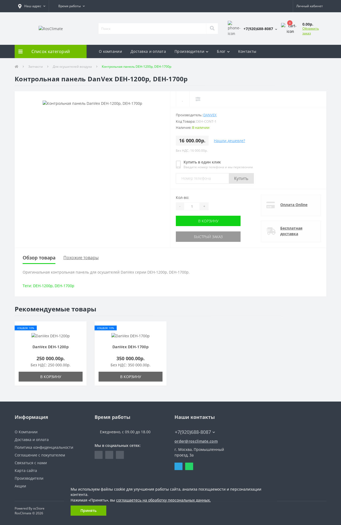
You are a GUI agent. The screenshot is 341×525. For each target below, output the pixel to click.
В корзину (192, 220)
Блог (221, 51)
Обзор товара (39, 257)
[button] (32, 6)
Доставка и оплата (148, 51)
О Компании (26, 431)
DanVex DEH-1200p (51, 346)
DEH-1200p (43, 285)
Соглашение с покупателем (40, 455)
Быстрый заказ (192, 236)
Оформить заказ (310, 30)
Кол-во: (182, 197)
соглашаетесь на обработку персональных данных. (163, 500)
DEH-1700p (64, 285)
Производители (189, 51)
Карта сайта (26, 470)
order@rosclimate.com (196, 441)
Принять (88, 510)
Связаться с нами (31, 462)
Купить (241, 178)
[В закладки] (80, 328)
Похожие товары (81, 258)
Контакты (247, 51)
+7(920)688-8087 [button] (193, 432)
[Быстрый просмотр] (80, 343)
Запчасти (35, 66)
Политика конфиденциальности (44, 447)
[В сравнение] (80, 336)
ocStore (38, 508)
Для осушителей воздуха (72, 66)
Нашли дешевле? (229, 140)
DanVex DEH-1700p (130, 346)
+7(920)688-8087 (190, 424)
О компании (110, 51)
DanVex (210, 115)
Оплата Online (293, 204)
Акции (20, 485)
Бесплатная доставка (291, 231)
